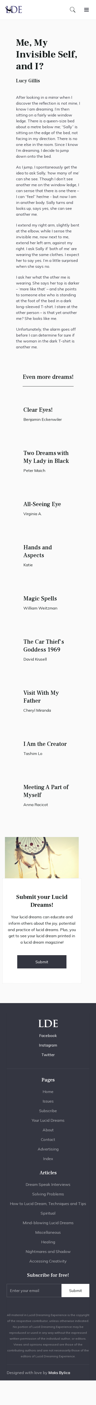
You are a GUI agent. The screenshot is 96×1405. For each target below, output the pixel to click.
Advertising (48, 1149)
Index (48, 1158)
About (48, 1129)
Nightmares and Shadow (48, 1251)
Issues (48, 1101)
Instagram (48, 1045)
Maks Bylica (59, 1372)
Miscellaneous (48, 1232)
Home (48, 1091)
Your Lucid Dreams (48, 1120)
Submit (41, 961)
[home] (14, 9)
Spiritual (48, 1213)
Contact (48, 1139)
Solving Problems (48, 1194)
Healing (48, 1241)
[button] (86, 9)
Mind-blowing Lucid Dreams (48, 1222)
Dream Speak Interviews (48, 1184)
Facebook (48, 1035)
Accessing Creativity (48, 1261)
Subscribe (48, 1110)
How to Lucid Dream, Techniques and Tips (48, 1203)
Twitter (48, 1054)
